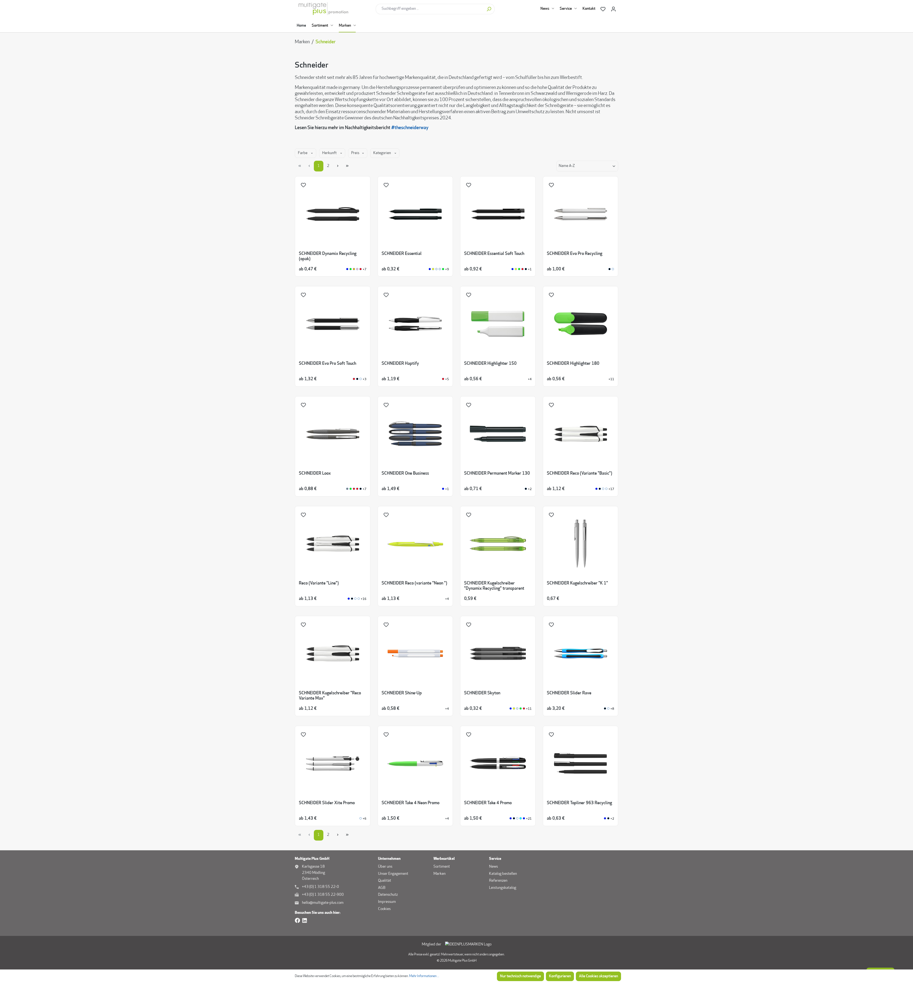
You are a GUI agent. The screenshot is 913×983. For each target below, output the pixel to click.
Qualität (384, 881)
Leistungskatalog (502, 888)
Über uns (385, 867)
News (493, 867)
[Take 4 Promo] (510, 818)
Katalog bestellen (503, 874)
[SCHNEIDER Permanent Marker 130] (525, 489)
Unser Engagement (393, 874)
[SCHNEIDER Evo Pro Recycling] (613, 269)
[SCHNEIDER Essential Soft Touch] (525, 269)
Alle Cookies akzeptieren (598, 976)
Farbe (303, 153)
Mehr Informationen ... (424, 976)
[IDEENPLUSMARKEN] (468, 945)
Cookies (384, 909)
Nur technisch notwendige (520, 976)
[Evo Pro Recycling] (609, 269)
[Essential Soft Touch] (512, 269)
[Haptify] (443, 379)
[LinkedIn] (304, 921)
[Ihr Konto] (613, 9)
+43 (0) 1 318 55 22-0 (320, 887)
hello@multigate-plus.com (323, 903)
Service (495, 859)
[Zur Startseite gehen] (333, 9)
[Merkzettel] (603, 9)
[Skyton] (510, 708)
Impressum (387, 902)
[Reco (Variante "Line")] (348, 599)
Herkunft (329, 153)
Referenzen (498, 881)
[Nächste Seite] (337, 166)
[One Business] (443, 489)
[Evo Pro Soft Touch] (354, 379)
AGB (381, 888)
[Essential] (429, 269)
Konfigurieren (560, 976)
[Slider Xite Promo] (360, 818)
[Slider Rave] (605, 708)
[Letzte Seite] (347, 166)
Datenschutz (388, 895)
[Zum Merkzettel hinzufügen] (304, 186)
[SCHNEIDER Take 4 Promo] (517, 818)
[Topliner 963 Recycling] (605, 818)
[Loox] (350, 489)
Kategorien (382, 153)
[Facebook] (297, 921)
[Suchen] (489, 9)
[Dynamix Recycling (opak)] (347, 269)
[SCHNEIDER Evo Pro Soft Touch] (357, 379)
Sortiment (441, 867)
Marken (439, 874)
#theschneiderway (409, 128)
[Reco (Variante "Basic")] (596, 489)
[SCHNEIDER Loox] (347, 489)
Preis (355, 153)
